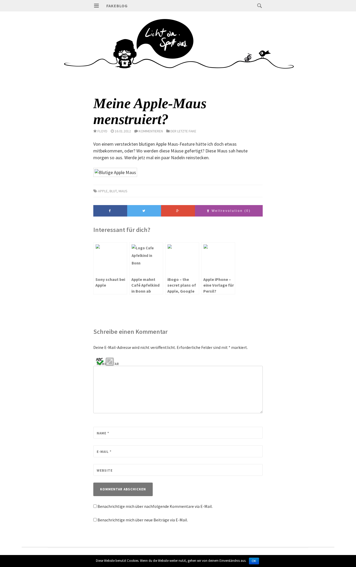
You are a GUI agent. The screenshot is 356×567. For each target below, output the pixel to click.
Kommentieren (151, 131)
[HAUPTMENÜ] (96, 6)
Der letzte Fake (183, 131)
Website (105, 470)
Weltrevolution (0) (230, 211)
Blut (113, 191)
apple (103, 191)
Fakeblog (117, 5)
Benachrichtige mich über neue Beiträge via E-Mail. (142, 519)
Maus (123, 191)
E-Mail (104, 451)
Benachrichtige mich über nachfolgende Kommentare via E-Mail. (155, 506)
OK (254, 561)
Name (103, 433)
